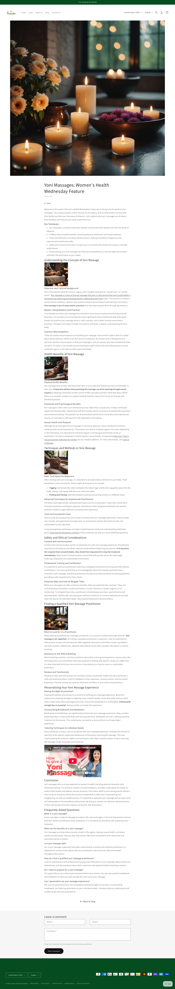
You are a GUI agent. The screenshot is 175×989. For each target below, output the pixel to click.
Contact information (83, 983)
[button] (156, 12)
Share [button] (49, 203)
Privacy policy (45, 983)
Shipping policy (70, 983)
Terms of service (57, 983)
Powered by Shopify (22, 983)
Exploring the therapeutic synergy (64, 532)
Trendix (13, 983)
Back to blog (89, 901)
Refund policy (34, 983)
